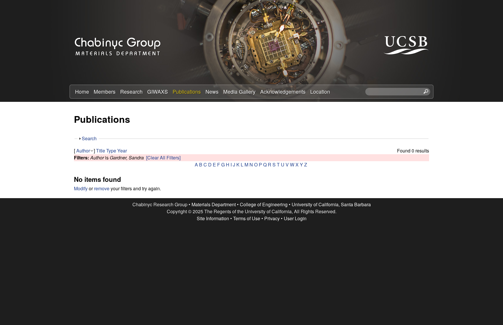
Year (122, 150)
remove (101, 188)
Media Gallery (239, 91)
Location (320, 91)
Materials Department (214, 204)
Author (83, 150)
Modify (81, 188)
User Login (295, 218)
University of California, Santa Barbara (331, 204)
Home (82, 91)
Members (105, 91)
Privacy (272, 218)
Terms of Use (246, 218)
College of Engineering (264, 204)
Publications (187, 91)
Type (111, 150)
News (212, 91)
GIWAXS (157, 91)
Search (89, 138)
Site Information (213, 218)
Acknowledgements (283, 91)
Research (131, 91)
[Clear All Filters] (163, 157)
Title (100, 150)
